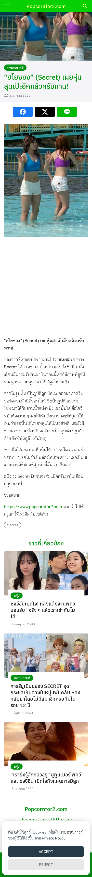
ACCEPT (46, 851)
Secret (12, 525)
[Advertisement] (46, 287)
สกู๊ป (17, 595)
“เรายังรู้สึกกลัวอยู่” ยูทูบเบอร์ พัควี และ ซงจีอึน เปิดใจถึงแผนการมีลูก (46, 777)
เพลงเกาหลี (15, 67)
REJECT (46, 864)
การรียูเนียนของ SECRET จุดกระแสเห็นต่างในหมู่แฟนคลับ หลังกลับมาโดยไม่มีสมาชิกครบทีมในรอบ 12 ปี (45, 696)
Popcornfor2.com (46, 6)
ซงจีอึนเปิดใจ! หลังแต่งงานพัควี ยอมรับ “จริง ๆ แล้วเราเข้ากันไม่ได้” (43, 610)
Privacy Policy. (54, 838)
